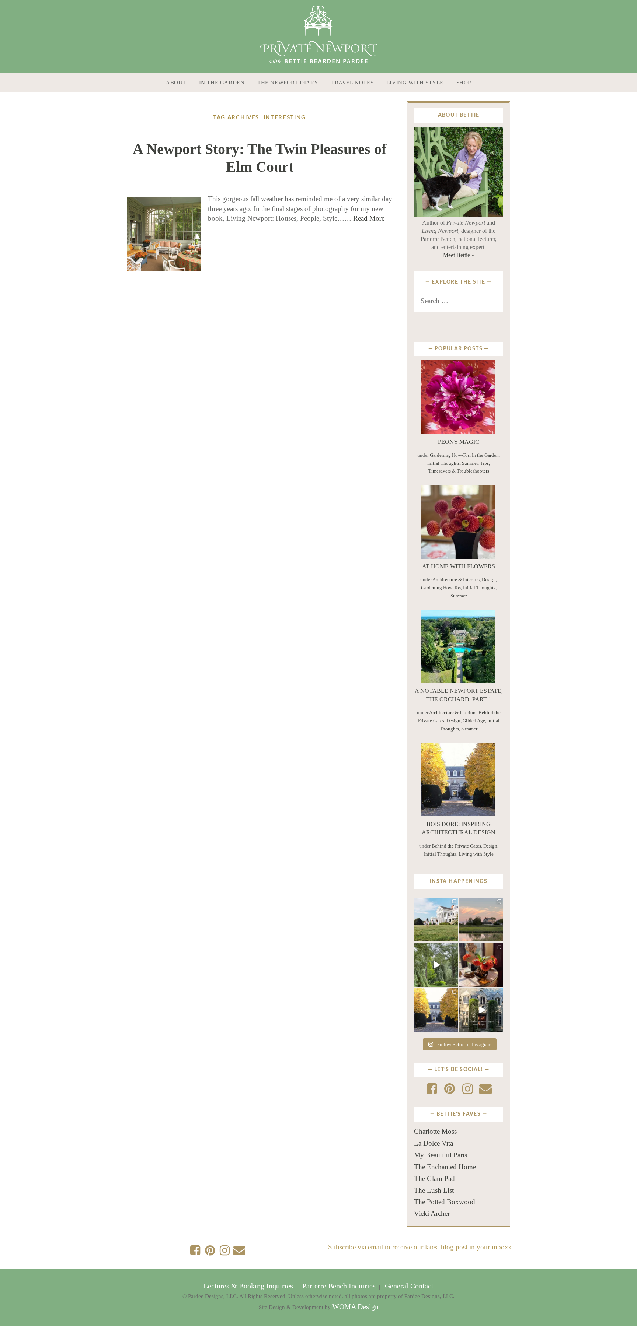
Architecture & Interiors (456, 579)
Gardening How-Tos (450, 455)
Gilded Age (474, 720)
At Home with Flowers (458, 566)
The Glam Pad (434, 1178)
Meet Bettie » (458, 255)
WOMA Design (355, 1307)
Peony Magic (458, 442)
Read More (368, 218)
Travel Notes (352, 82)
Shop (463, 82)
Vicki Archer (432, 1213)
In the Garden (222, 82)
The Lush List (434, 1190)
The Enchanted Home (445, 1167)
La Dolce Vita (433, 1143)
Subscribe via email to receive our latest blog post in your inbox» (420, 1247)
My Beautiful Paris (440, 1155)
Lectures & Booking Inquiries (249, 1286)
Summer (470, 463)
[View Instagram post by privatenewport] (453, 937)
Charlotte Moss (435, 1131)
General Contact (408, 1286)
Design (489, 579)
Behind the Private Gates (456, 846)
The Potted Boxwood (444, 1202)
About (176, 82)
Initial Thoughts (443, 463)
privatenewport (435, 905)
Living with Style (414, 82)
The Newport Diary (287, 82)
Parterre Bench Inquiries (338, 1286)
